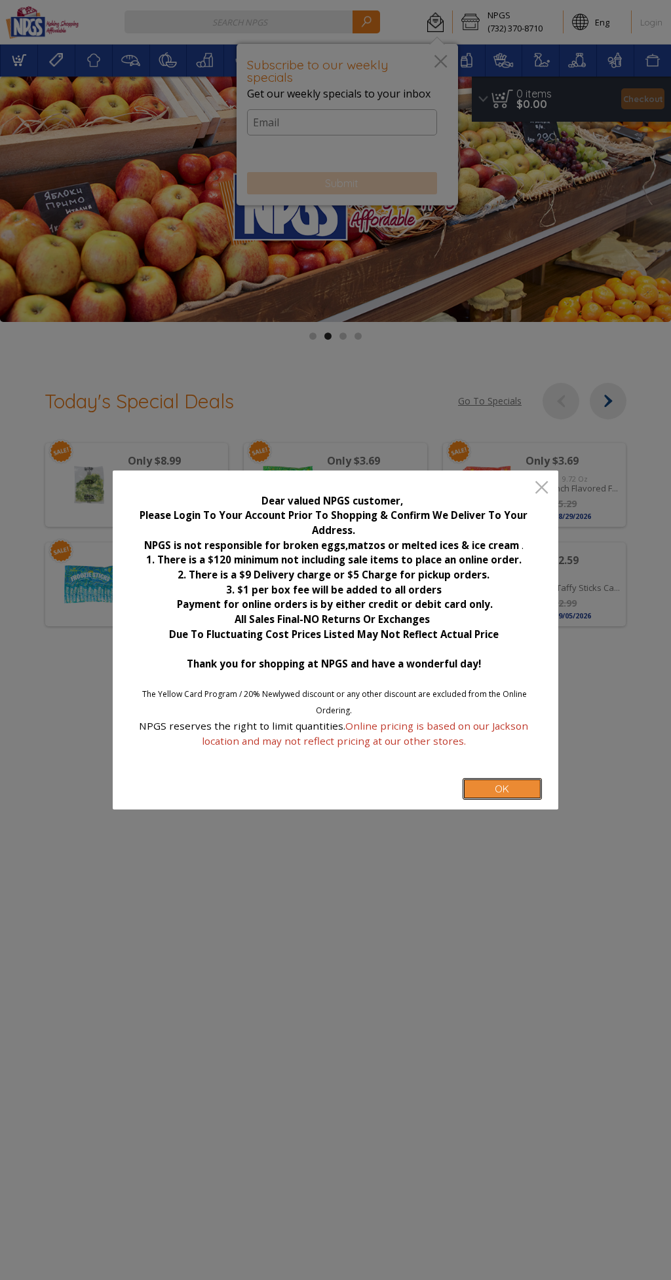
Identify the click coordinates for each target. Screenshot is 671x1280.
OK (502, 789)
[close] (541, 488)
